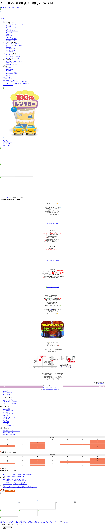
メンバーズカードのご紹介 (41, 521)
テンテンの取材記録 (11, 39)
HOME (2, 521)
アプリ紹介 (3, 522)
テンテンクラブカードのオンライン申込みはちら (16, 83)
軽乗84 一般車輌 (10, 62)
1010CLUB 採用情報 (11, 74)
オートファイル (9, 521)
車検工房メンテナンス (12, 31)
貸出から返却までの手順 (13, 56)
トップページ (6, 21)
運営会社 (8, 67)
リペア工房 (9, 32)
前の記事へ (3, 386)
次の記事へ (102, 386)
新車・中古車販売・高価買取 (14, 45)
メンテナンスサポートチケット (14, 51)
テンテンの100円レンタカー (14, 55)
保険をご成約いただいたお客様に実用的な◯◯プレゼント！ (20, 487)
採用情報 (30, 522)
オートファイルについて (13, 43)
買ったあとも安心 (11, 48)
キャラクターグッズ (55, 521)
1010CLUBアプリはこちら (10, 80)
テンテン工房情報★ (101, 383)
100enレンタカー (7, 142)
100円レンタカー (28, 521)
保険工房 (8, 37)
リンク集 (8, 70)
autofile (5, 140)
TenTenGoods (9, 69)
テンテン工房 (6, 143)
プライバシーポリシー (12, 72)
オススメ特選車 (10, 50)
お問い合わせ (11, 522)
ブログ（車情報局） (21, 522)
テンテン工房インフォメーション (15, 24)
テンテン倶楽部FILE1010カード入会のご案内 (15, 81)
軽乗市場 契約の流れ (12, 64)
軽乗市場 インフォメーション (14, 61)
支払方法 (8, 47)
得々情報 (5, 412)
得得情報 (8, 26)
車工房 (8, 34)
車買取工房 (9, 35)
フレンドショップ (8, 85)
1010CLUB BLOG (8, 78)
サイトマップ (10, 75)
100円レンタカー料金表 (12, 58)
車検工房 (8, 29)
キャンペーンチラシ (11, 27)
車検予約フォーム (11, 40)
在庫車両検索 (6, 77)
